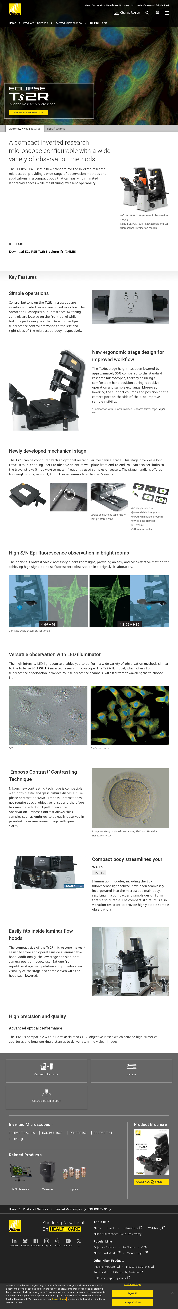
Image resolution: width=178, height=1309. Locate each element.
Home (12, 23)
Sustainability (130, 1228)
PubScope (128, 1247)
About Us (100, 1222)
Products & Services (35, 23)
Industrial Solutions (138, 1267)
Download (148, 1182)
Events (111, 1228)
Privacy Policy (59, 1298)
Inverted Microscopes (68, 23)
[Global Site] (157, 13)
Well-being (154, 1228)
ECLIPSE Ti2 (40, 668)
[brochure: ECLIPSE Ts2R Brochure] (151, 1174)
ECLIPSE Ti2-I (103, 1133)
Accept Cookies (132, 1302)
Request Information (28, 112)
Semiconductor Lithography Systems (116, 1272)
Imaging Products (105, 1267)
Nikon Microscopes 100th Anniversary (117, 1234)
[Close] (172, 1293)
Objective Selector (105, 1247)
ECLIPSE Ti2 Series (22, 1133)
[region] (89, 1296)
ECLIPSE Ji (16, 1139)
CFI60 (84, 1037)
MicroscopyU (135, 1253)
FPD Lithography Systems (110, 1278)
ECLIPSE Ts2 (78, 1133)
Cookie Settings (132, 1284)
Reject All (132, 1293)
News (97, 1228)
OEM (144, 1247)
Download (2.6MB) (42, 251)
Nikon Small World (105, 1253)
